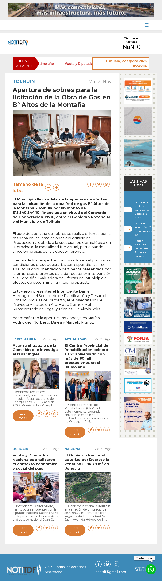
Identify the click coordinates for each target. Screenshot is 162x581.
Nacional (73, 449)
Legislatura (24, 339)
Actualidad (76, 339)
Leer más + (23, 416)
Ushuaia (20, 449)
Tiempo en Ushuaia (131, 43)
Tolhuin (24, 81)
